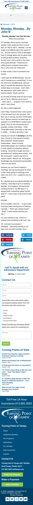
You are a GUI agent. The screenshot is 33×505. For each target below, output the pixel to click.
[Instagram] (16, 499)
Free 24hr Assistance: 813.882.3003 (16, 1)
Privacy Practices (16, 495)
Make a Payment (10, 479)
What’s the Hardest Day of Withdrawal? (16, 361)
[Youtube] (25, 499)
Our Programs (8, 438)
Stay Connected (9, 450)
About (5, 431)
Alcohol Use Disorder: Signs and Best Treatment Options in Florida (16, 355)
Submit (6, 344)
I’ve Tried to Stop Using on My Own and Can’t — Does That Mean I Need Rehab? (16, 372)
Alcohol (5, 310)
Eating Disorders (8, 315)
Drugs (5, 313)
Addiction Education (10, 435)
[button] (26, 7)
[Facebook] (8, 499)
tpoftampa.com (18, 469)
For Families (8, 446)
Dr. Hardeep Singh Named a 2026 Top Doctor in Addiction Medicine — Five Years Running (16, 381)
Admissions (7, 442)
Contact (6, 454)
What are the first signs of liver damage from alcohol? (13, 388)
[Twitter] (12, 499)
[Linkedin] (21, 499)
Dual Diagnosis (7, 318)
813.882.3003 (20, 274)
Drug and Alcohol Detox (10, 320)
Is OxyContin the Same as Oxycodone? (16, 365)
